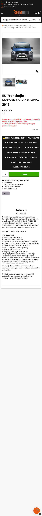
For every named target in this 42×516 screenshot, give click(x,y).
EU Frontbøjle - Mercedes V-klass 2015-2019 (20, 28)
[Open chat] (36, 510)
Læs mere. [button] (36, 129)
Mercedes (19, 25)
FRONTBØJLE (10, 25)
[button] (36, 13)
